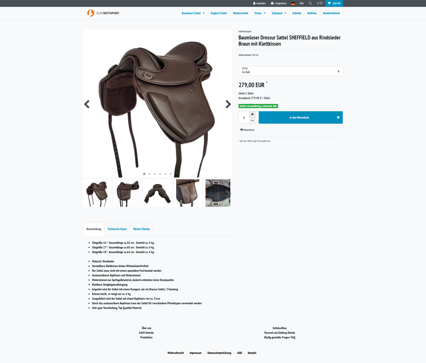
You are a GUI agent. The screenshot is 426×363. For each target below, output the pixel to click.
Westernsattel (240, 13)
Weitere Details (141, 229)
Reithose (312, 13)
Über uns (146, 328)
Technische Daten (117, 229)
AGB (239, 353)
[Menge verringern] (252, 120)
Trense (258, 13)
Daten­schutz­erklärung (219, 353)
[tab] (94, 229)
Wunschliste (248, 129)
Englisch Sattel (219, 13)
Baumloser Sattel (191, 13)
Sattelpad (277, 13)
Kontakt (252, 353)
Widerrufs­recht (176, 353)
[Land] (293, 3)
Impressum (195, 353)
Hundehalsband (331, 13)
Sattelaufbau (280, 328)
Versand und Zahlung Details (279, 333)
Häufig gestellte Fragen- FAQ (279, 337)
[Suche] (310, 3)
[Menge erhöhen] (252, 114)
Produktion (146, 337)
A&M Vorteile (146, 333)
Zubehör (296, 13)
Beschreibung (94, 229)
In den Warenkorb (299, 117)
